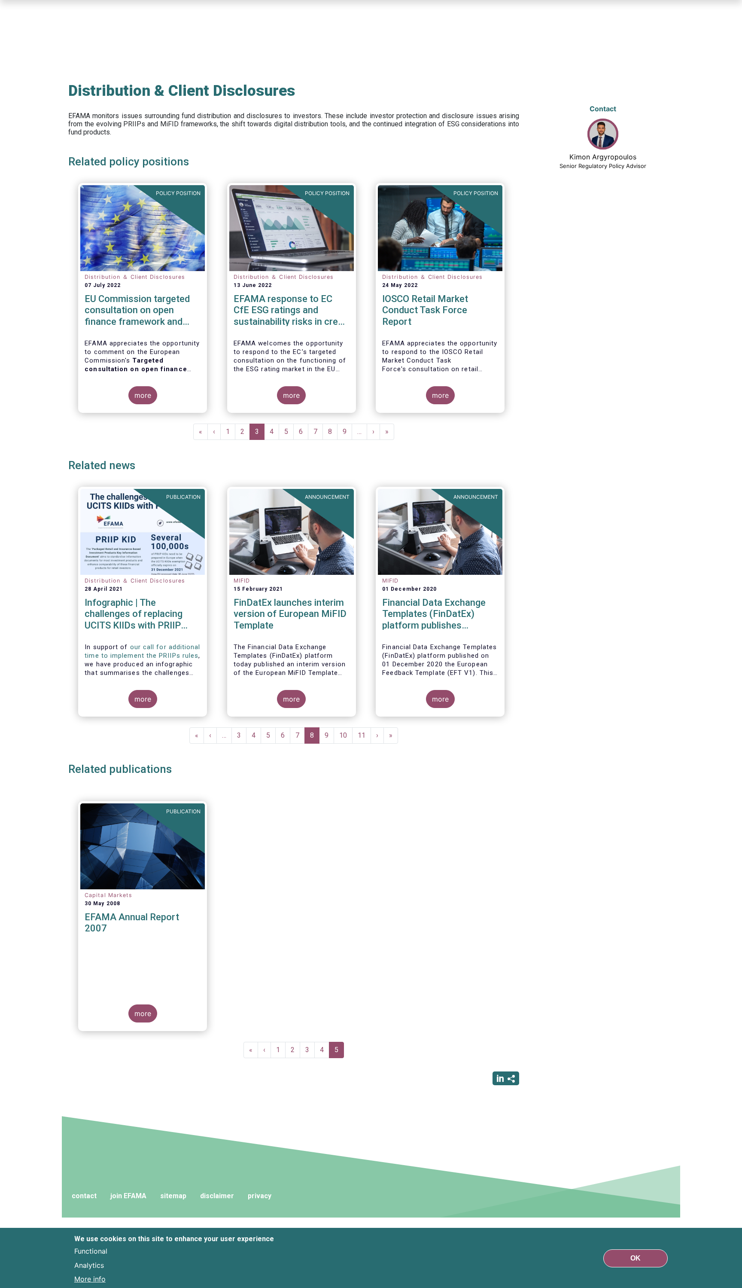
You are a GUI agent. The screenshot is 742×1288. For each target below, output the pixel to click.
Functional (90, 1251)
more (142, 395)
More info (90, 1278)
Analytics (89, 1265)
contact (84, 1196)
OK (635, 1257)
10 (346, 735)
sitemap (173, 1196)
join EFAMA (128, 1196)
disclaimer (217, 1196)
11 (364, 735)
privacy (259, 1196)
